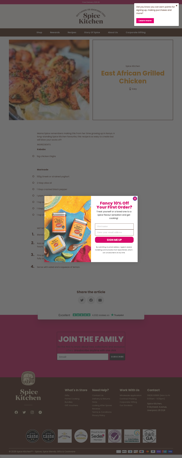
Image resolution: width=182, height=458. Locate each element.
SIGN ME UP (114, 240)
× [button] (176, 5)
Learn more (145, 20)
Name (98, 221)
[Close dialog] (135, 199)
